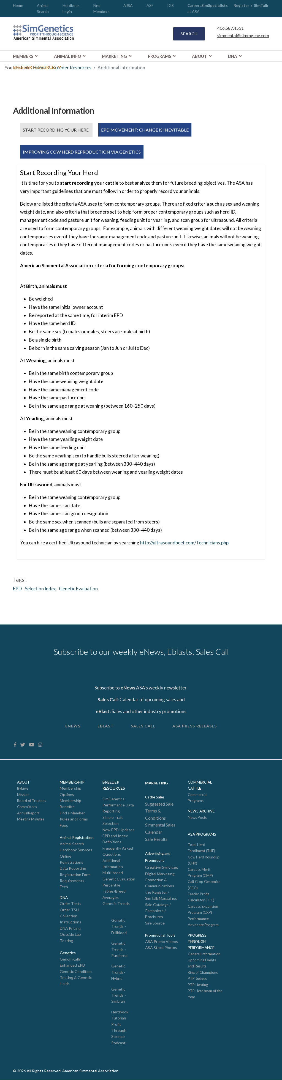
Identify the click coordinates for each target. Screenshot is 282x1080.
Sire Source (155, 923)
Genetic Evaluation (78, 588)
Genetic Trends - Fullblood (119, 926)
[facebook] (15, 745)
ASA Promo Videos (161, 941)
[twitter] (22, 745)
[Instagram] (40, 745)
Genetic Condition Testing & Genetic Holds (76, 977)
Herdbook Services (76, 849)
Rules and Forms (74, 819)
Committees (27, 806)
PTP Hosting (198, 985)
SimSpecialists (214, 5)
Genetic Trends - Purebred (119, 949)
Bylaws (22, 788)
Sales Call (143, 726)
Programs (159, 56)
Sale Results (156, 839)
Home (18, 5)
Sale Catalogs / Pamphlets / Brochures (158, 910)
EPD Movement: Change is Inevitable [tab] (145, 129)
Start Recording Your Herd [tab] (56, 129)
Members (23, 56)
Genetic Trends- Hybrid (118, 972)
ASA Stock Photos (161, 947)
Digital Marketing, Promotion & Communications (160, 879)
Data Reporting (73, 868)
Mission (23, 794)
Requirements (72, 880)
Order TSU (69, 909)
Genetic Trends (116, 903)
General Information (204, 954)
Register (241, 5)
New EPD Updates (118, 829)
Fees (64, 825)
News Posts (197, 817)
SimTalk (261, 5)
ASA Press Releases (194, 726)
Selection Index (40, 588)
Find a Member (72, 813)
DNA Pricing (70, 928)
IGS (170, 5)
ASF (150, 5)
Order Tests (70, 903)
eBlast (105, 726)
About (199, 56)
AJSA (128, 5)
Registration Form (75, 874)
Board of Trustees (31, 800)
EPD (17, 588)
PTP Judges (197, 978)
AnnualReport (28, 813)
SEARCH (189, 33)
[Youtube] (31, 745)
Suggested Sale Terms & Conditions (159, 810)
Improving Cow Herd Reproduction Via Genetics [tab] (82, 151)
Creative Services (161, 867)
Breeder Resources (34, 67)
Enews (73, 726)
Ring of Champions (203, 972)
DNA (232, 56)
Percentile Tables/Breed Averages (114, 891)
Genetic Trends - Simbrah (118, 995)
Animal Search (72, 843)
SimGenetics (113, 799)
